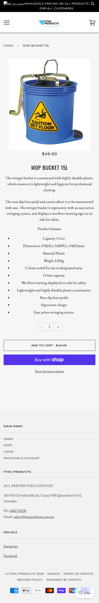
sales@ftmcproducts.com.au (34, 516)
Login (8, 451)
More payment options (49, 371)
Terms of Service (78, 573)
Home (8, 45)
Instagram (11, 546)
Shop (8, 445)
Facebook (10, 555)
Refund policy (30, 579)
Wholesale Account (22, 458)
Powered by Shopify (64, 579)
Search (53, 573)
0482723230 (17, 510)
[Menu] (7, 23)
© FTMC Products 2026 (25, 573)
